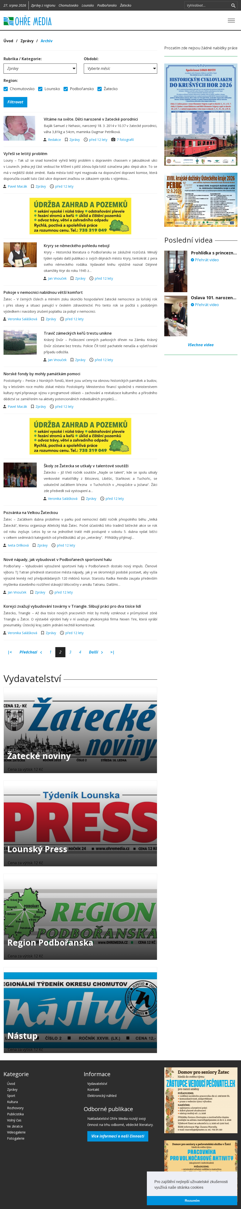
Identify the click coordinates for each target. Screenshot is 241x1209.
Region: (11, 80)
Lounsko (88, 5)
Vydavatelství (97, 1083)
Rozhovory (15, 1108)
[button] (205, 1187)
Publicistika (15, 1114)
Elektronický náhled (101, 1095)
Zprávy (26, 40)
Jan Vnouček (58, 278)
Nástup (22, 1035)
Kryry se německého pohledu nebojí (76, 245)
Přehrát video (206, 259)
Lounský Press (37, 849)
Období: (91, 58)
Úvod (8, 40)
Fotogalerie (15, 1138)
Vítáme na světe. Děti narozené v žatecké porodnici (91, 119)
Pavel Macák (18, 186)
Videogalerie (16, 1132)
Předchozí (29, 652)
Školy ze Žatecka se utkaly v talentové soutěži (86, 465)
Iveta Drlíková (19, 545)
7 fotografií (125, 139)
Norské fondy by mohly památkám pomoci (42, 373)
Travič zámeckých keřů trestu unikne (78, 333)
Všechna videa (201, 344)
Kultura (12, 1101)
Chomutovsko (68, 5)
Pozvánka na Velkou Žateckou (31, 512)
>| (112, 652)
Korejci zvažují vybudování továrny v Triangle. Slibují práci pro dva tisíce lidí (72, 606)
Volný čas (14, 1120)
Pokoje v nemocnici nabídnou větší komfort (43, 292)
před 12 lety (98, 139)
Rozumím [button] (192, 1200)
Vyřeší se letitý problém (25, 153)
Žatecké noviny (39, 755)
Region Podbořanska (50, 942)
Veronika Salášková (23, 319)
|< (10, 652)
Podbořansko (107, 5)
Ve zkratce (15, 1126)
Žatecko (125, 5)
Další (94, 652)
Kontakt (93, 1089)
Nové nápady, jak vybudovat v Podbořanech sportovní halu (58, 559)
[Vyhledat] (233, 5)
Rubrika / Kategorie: (23, 58)
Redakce (55, 139)
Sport (11, 1095)
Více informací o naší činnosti (117, 1136)
